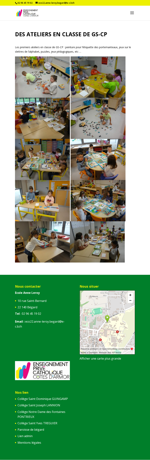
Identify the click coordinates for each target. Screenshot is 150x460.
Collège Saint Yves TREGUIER (37, 423)
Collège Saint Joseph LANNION (39, 405)
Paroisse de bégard (31, 430)
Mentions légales (29, 443)
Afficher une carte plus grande (100, 358)
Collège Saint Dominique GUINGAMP (43, 399)
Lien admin (25, 436)
